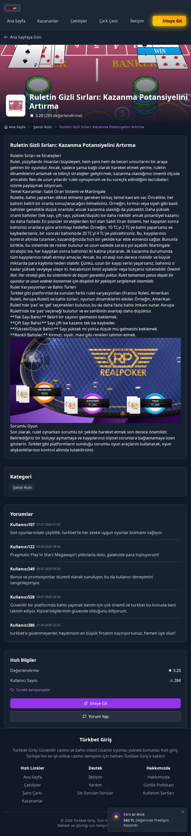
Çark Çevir (108, 21)
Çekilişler (78, 21)
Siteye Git (98, 703)
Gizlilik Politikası (158, 785)
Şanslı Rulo (42, 126)
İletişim (137, 21)
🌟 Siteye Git (169, 21)
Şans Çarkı (32, 793)
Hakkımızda (158, 777)
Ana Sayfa (16, 21)
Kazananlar (47, 21)
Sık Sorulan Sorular (95, 793)
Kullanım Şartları (158, 793)
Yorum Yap (99, 716)
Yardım (95, 785)
